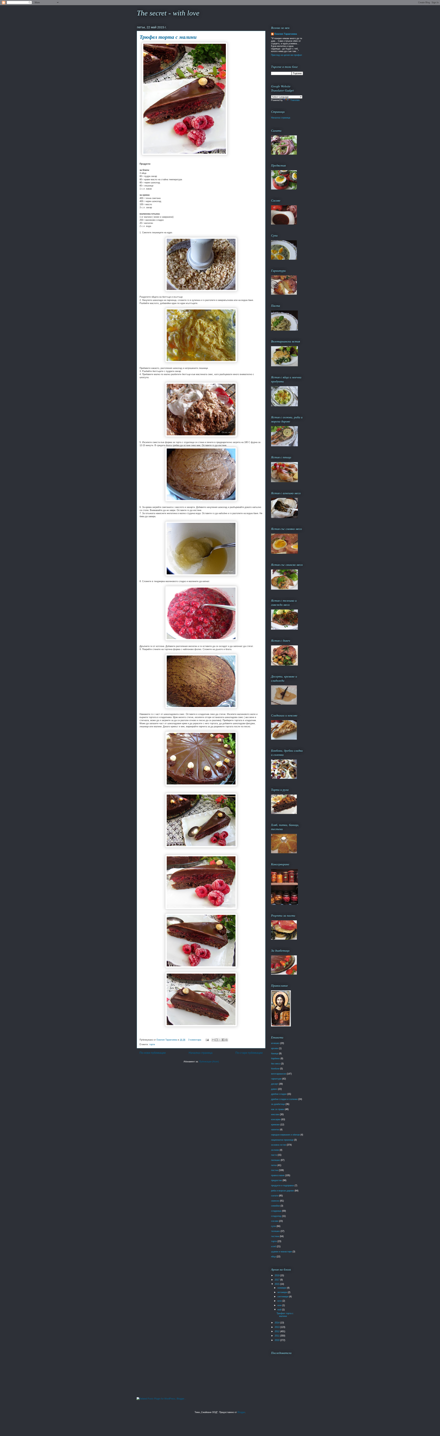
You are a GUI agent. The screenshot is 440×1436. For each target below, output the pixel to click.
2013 (277, 1327)
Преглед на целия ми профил (286, 55)
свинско (275, 1200)
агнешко (275, 1043)
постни (274, 1170)
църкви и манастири (281, 1251)
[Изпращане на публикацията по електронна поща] (207, 1039)
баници (274, 1053)
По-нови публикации (153, 1052)
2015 (277, 1284)
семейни (275, 1205)
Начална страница (200, 1052)
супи (273, 1226)
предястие (276, 1180)
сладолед (276, 1216)
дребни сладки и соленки (284, 1099)
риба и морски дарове (282, 1190)
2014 (277, 1322)
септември (283, 1296)
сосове (274, 1221)
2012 (277, 1331)
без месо (275, 1063)
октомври (282, 1292)
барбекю (275, 1058)
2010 (277, 1340)
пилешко (275, 1160)
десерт (274, 1084)
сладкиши (276, 1211)
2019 (277, 1275)
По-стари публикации (249, 1052)
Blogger (241, 1412)
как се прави (277, 1109)
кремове (275, 1124)
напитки (275, 1129)
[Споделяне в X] (220, 1040)
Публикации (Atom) (209, 1061)
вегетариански (278, 1073)
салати (274, 1195)
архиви (274, 1048)
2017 (277, 1279)
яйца (273, 1256)
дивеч (274, 1089)
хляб (273, 1246)
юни (279, 1305)
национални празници (282, 1140)
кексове (275, 1114)
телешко (275, 1231)
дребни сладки (279, 1094)
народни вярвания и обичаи (285, 1134)
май (279, 1309)
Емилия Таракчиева (285, 34)
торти (152, 1044)
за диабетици (278, 1104)
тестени (275, 1236)
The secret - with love (168, 13)
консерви (275, 1119)
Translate (295, 100)
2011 (277, 1335)
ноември (282, 1287)
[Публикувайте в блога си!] (216, 1040)
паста (274, 1155)
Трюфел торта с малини (168, 37)
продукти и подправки (282, 1185)
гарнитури (276, 1078)
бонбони (275, 1068)
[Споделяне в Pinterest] (226, 1040)
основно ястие (278, 1145)
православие (277, 1175)
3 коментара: (195, 1039)
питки (274, 1165)
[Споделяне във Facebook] (223, 1040)
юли (279, 1301)
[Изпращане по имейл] (213, 1040)
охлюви (275, 1150)
